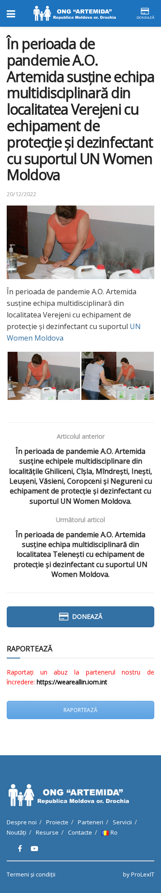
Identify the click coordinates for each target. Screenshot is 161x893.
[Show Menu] (11, 13)
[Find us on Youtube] (34, 849)
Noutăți (16, 832)
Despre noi (22, 822)
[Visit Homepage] (75, 13)
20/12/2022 (21, 194)
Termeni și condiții (31, 874)
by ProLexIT (138, 874)
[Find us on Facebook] (20, 849)
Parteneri (90, 822)
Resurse (47, 832)
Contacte (80, 832)
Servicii (122, 822)
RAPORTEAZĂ (80, 710)
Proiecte (57, 822)
